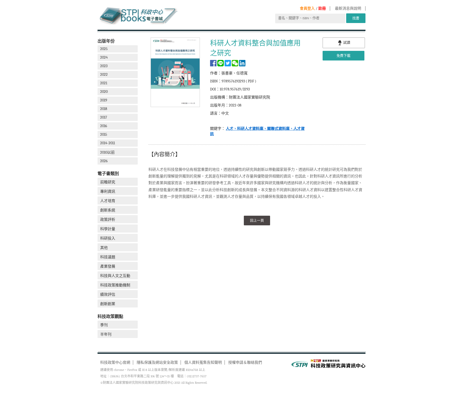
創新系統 (107, 210)
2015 (103, 134)
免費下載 (343, 56)
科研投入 (107, 238)
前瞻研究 (107, 182)
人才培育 (107, 201)
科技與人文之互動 (115, 276)
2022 (104, 74)
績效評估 (107, 294)
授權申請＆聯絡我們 (245, 362)
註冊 (322, 8)
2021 (103, 83)
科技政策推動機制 (115, 285)
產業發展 (107, 266)
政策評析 (107, 219)
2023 (103, 66)
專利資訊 (107, 191)
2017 (103, 117)
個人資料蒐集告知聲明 (203, 362)
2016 (103, 126)
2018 (103, 109)
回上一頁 (257, 220)
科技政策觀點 (110, 316)
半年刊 (105, 334)
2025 (104, 49)
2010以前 (107, 152)
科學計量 (107, 229)
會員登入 (307, 8)
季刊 (104, 325)
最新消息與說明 (348, 8)
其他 (104, 247)
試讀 (346, 42)
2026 (104, 161)
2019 (103, 100)
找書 (355, 18)
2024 (104, 57)
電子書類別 (108, 173)
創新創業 (107, 304)
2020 (104, 91)
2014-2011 (107, 143)
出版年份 (106, 41)
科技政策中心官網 (115, 362)
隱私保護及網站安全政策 (157, 362)
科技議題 (107, 257)
